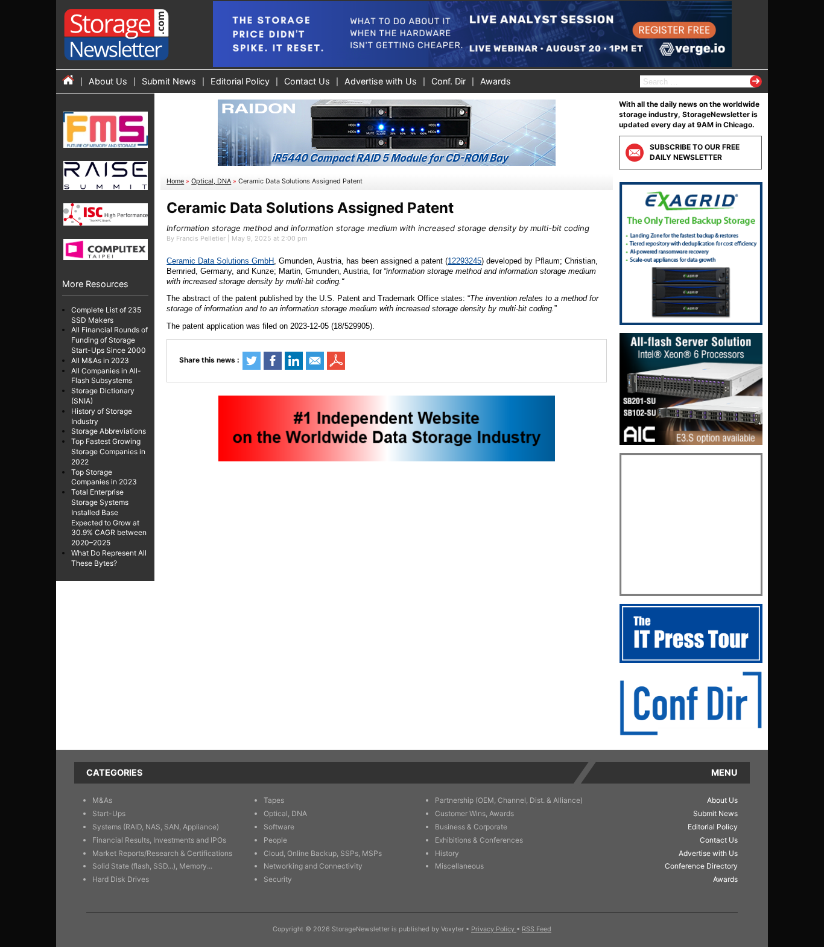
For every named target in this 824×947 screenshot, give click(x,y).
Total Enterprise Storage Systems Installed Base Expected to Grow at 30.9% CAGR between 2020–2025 (109, 518)
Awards (495, 81)
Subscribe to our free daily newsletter (695, 152)
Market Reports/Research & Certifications (162, 853)
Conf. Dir (448, 81)
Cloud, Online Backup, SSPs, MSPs (323, 853)
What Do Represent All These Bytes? (109, 558)
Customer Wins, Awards (474, 813)
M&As (102, 800)
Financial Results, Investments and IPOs (159, 839)
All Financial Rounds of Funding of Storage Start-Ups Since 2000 (109, 340)
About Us (108, 81)
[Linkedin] (294, 361)
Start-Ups (108, 813)
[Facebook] (273, 361)
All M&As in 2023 (100, 360)
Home (175, 181)
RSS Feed (536, 929)
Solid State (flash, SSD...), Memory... (152, 865)
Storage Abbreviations (108, 431)
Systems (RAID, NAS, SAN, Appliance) (155, 826)
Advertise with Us (380, 81)
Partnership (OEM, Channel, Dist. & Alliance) (509, 800)
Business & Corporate (471, 826)
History (447, 853)
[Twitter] (251, 361)
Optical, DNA (211, 181)
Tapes (274, 800)
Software (279, 826)
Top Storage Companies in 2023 (104, 477)
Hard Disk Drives (120, 879)
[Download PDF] (336, 361)
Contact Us (307, 81)
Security (278, 879)
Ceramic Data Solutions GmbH (220, 260)
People (275, 839)
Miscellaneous (459, 865)
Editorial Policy (240, 81)
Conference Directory (701, 865)
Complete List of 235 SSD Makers (106, 315)
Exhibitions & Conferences (479, 839)
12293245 (464, 260)
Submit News (169, 81)
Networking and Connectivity (313, 865)
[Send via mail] (315, 361)
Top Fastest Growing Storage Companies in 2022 (108, 452)
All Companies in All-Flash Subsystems (106, 375)
